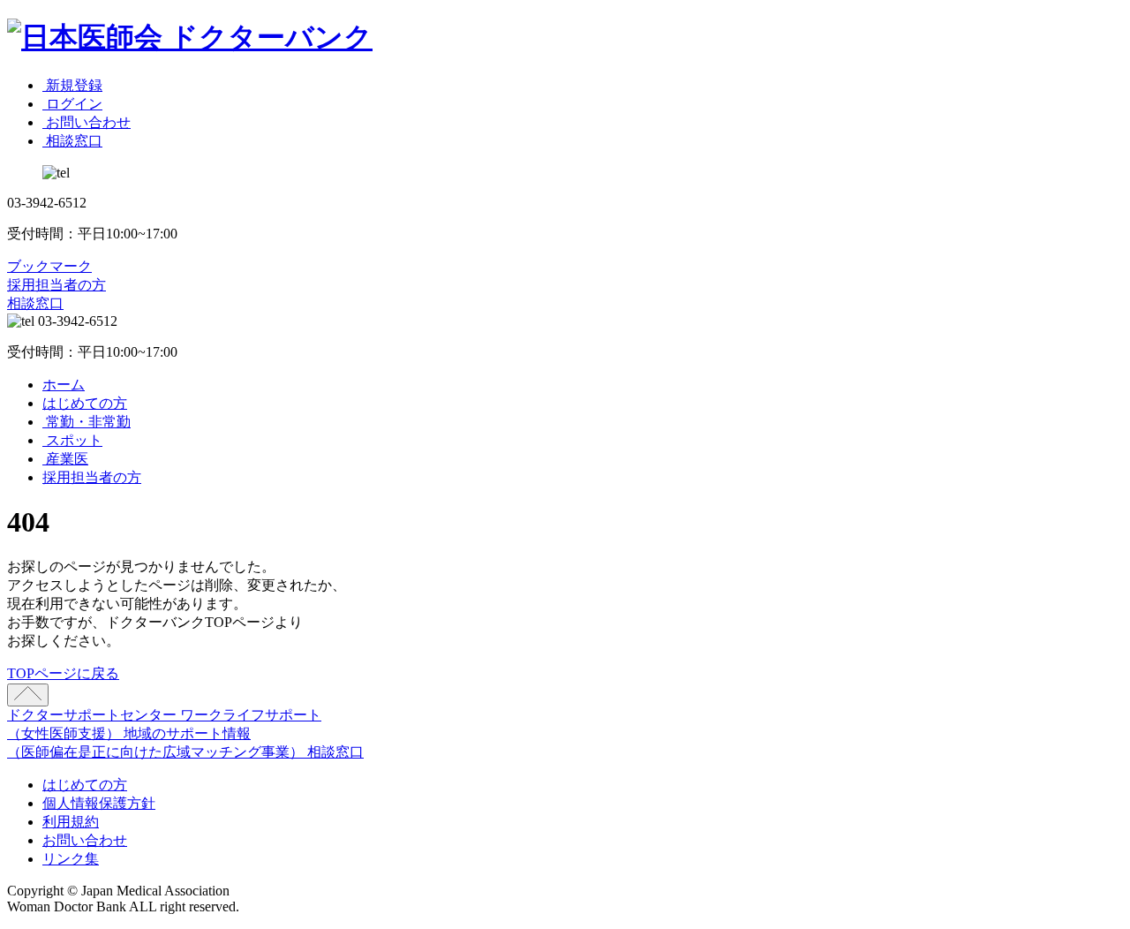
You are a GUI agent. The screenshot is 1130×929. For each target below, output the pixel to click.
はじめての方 (84, 403)
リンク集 (70, 858)
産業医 (65, 458)
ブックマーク (49, 266)
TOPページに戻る (63, 673)
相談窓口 (35, 303)
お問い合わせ (84, 840)
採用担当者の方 (56, 284)
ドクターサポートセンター (93, 714)
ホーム (63, 384)
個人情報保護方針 (98, 803)
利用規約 (70, 821)
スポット (72, 440)
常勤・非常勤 (86, 421)
